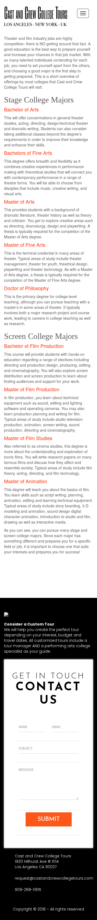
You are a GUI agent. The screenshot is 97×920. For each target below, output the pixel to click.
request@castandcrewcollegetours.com (54, 878)
